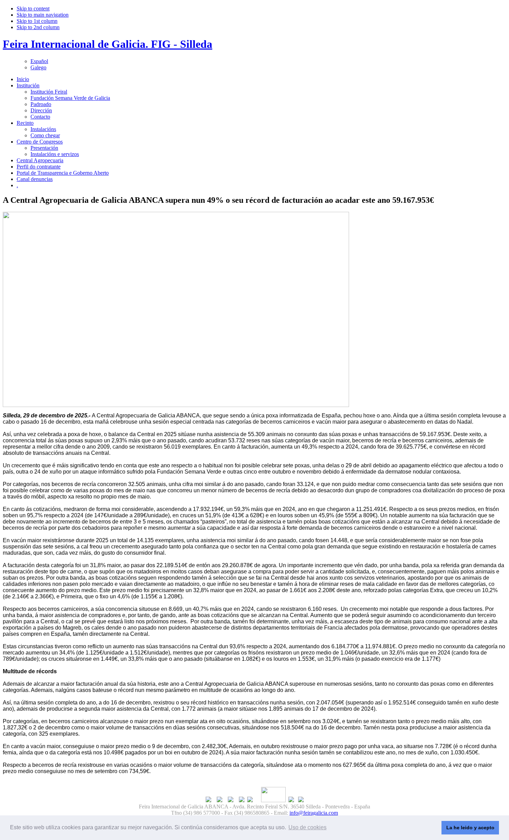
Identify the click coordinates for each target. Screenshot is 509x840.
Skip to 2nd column (38, 27)
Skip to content (33, 8)
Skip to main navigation (43, 15)
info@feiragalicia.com (313, 813)
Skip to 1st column (37, 21)
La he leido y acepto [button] (470, 827)
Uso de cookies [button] (307, 827)
